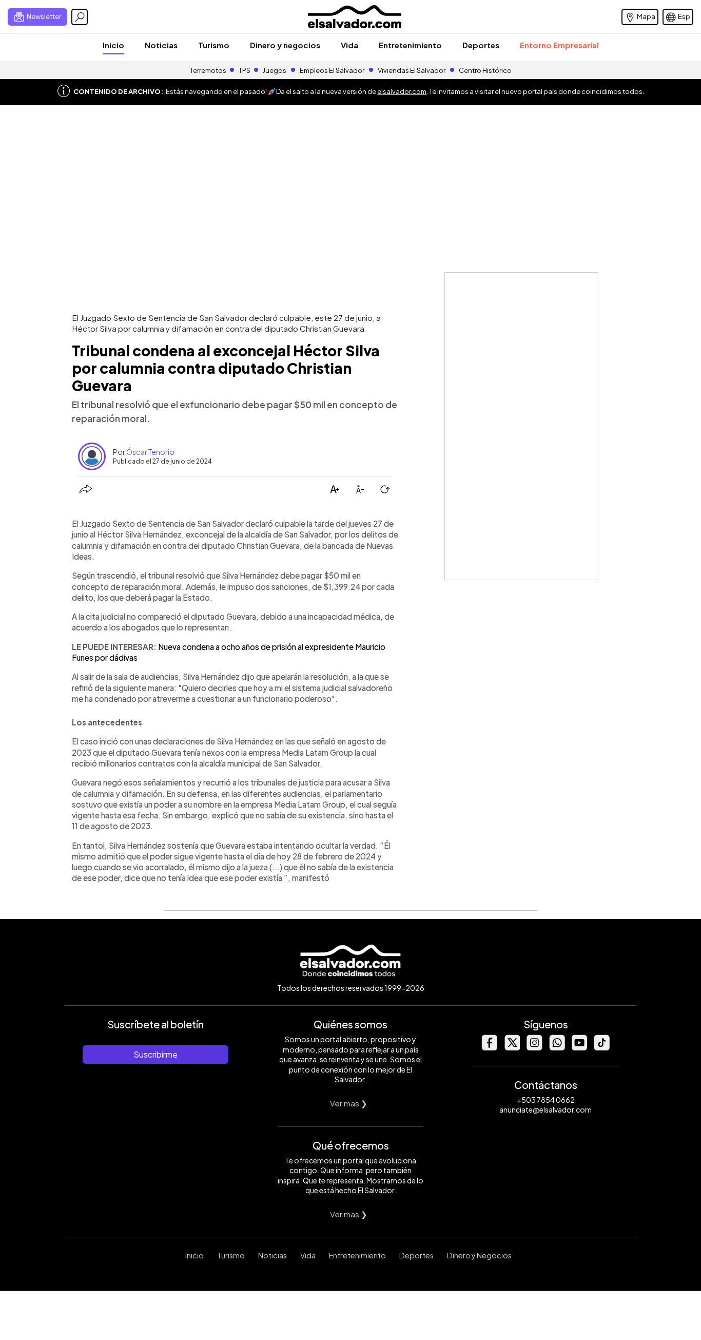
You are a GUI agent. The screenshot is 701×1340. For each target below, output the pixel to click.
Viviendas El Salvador (411, 70)
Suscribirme (155, 1054)
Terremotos (208, 70)
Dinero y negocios (285, 45)
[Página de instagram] (534, 1047)
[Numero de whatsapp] (557, 1047)
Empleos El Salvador (332, 70)
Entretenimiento (410, 45)
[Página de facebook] (489, 1047)
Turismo (213, 45)
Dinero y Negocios (479, 1255)
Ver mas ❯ (348, 1103)
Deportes (480, 45)
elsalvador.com (401, 91)
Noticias (161, 45)
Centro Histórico (485, 70)
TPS (244, 70)
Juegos (274, 70)
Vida (349, 45)
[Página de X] (511, 1047)
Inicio (113, 45)
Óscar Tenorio (150, 451)
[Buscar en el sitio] (79, 17)
